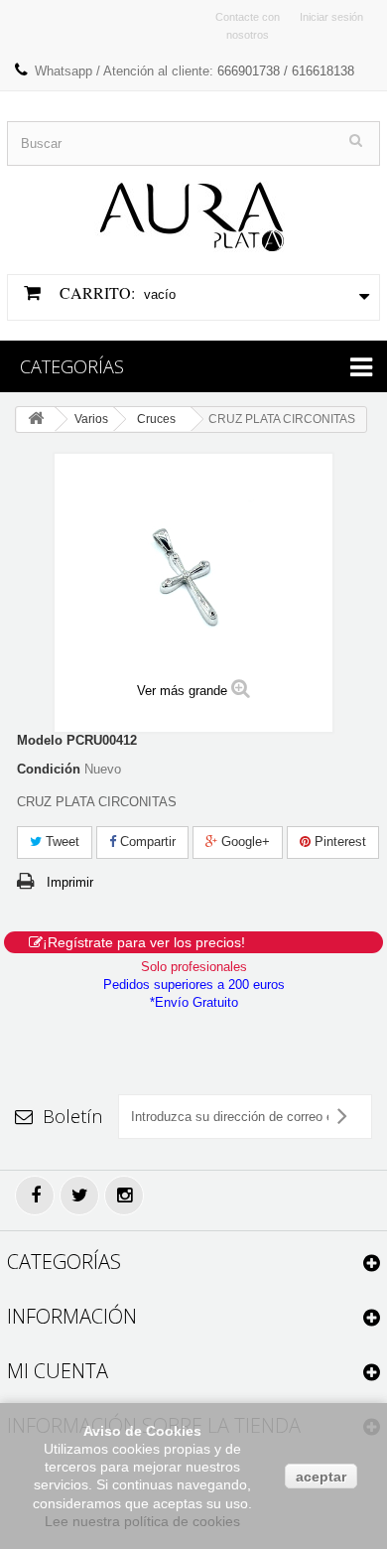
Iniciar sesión (331, 17)
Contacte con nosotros (247, 26)
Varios (91, 419)
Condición (48, 769)
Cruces (156, 419)
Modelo (40, 740)
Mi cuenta (57, 1370)
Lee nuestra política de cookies (142, 1521)
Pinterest (338, 841)
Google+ (243, 841)
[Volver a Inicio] (36, 419)
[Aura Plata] (193, 209)
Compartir (146, 841)
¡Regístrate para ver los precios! (144, 942)
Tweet (60, 841)
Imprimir (70, 882)
